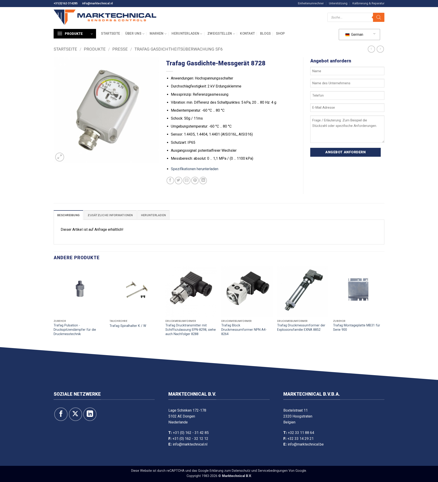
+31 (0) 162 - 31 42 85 (191, 433)
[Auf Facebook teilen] (170, 180)
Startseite (110, 34)
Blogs (265, 34)
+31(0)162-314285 (66, 3)
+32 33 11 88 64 (301, 433)
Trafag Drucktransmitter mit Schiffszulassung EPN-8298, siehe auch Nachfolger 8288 (190, 329)
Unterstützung (338, 3)
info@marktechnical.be (306, 444)
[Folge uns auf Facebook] (61, 414)
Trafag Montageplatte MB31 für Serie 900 (356, 327)
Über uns (133, 34)
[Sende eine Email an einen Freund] (186, 180)
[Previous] (53, 306)
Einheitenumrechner (311, 3)
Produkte (95, 49)
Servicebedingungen (273, 471)
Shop (280, 34)
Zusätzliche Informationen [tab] (110, 215)
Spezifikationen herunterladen (194, 169)
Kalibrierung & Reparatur (368, 3)
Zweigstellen (219, 34)
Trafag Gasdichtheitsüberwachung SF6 (178, 49)
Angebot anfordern (345, 152)
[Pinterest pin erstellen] (195, 180)
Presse (120, 49)
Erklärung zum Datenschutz (230, 471)
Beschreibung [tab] (68, 215)
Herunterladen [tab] (153, 215)
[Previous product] (380, 49)
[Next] (384, 306)
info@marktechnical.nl (97, 3)
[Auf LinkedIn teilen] (203, 180)
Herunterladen (185, 34)
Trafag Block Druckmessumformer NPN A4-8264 (244, 329)
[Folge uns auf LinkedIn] (89, 414)
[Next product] (371, 49)
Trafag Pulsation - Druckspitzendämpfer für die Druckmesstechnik (75, 329)
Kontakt (247, 34)
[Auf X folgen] (75, 414)
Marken (157, 34)
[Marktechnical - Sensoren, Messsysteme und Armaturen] (105, 17)
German (356, 34)
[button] (75, 33)
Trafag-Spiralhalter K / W (128, 326)
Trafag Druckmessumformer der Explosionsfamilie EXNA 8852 (301, 327)
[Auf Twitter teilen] (178, 180)
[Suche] (378, 17)
